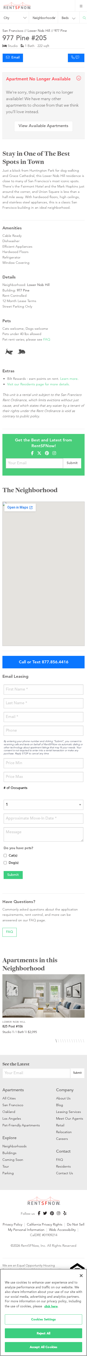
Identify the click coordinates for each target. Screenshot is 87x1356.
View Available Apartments (43, 126)
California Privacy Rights (44, 1224)
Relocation (64, 1132)
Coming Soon (12, 1159)
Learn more (69, 378)
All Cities (9, 1098)
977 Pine (60, 30)
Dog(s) (14, 863)
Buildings (9, 1153)
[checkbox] (5, 855)
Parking (8, 1173)
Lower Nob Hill (39, 30)
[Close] (81, 1275)
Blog (59, 1105)
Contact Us (64, 1173)
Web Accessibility (62, 1229)
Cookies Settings (43, 1319)
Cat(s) (13, 856)
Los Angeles (11, 1118)
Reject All (43, 1333)
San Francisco (12, 30)
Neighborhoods (14, 1146)
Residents (63, 1166)
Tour (5, 1166)
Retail (60, 1125)
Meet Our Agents (69, 1118)
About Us (63, 1098)
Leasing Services (68, 1112)
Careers (62, 1138)
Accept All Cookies (43, 1347)
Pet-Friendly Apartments (21, 1125)
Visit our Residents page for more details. (38, 384)
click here (51, 1306)
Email (14, 57)
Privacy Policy (12, 1224)
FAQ (46, 339)
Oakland (8, 1112)
